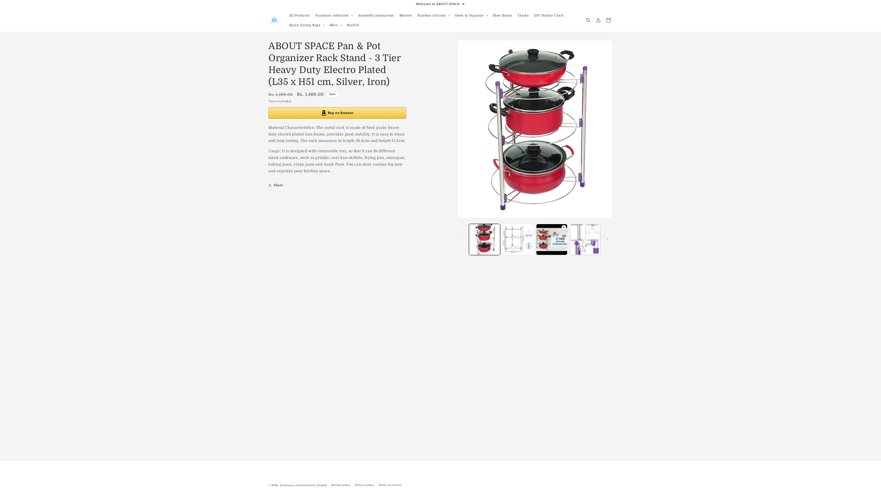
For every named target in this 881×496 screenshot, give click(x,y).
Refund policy (341, 485)
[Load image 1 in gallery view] (484, 239)
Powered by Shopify (313, 485)
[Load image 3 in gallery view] (585, 239)
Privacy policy (364, 485)
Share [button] (278, 185)
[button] (333, 15)
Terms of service (390, 485)
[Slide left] (463, 239)
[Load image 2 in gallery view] (518, 239)
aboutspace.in (289, 485)
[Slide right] (607, 239)
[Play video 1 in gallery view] (551, 239)
